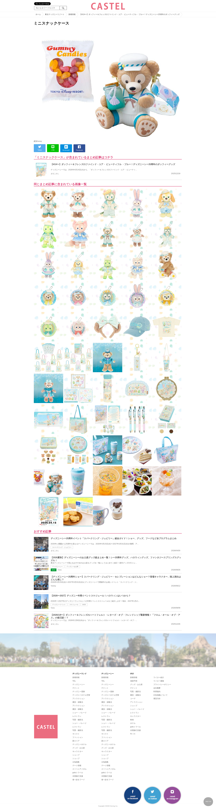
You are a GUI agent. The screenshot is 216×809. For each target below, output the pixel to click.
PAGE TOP (208, 801)
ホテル (132, 723)
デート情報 (76, 766)
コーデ (132, 699)
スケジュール (74, 604)
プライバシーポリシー (162, 684)
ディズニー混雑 (78, 692)
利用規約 (156, 692)
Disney (39, 141)
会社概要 (156, 688)
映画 (132, 720)
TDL (74, 681)
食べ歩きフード (78, 780)
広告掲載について (160, 695)
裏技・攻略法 (77, 702)
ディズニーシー (57, 566)
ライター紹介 (158, 677)
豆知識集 (75, 762)
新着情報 (75, 677)
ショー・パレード (79, 713)
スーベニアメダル (79, 769)
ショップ (75, 755)
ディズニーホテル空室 (81, 695)
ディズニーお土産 (72, 566)
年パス (132, 734)
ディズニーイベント (59, 604)
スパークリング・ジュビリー (61, 547)
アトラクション (78, 699)
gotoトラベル (77, 773)
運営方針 (156, 699)
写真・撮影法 (77, 720)
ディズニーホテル (79, 744)
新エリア (75, 741)
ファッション (77, 737)
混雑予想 (133, 681)
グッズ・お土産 (78, 748)
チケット (75, 688)
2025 (84, 604)
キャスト (75, 734)
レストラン (76, 716)
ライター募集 (158, 681)
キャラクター (77, 751)
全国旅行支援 (77, 776)
